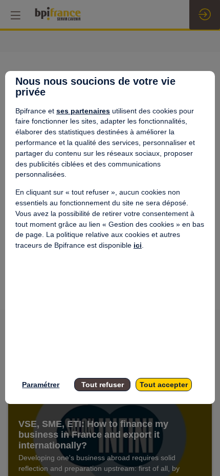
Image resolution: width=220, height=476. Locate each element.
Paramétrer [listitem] (40, 384)
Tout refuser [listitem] (102, 384)
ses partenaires (83, 111)
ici (138, 245)
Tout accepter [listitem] (164, 384)
